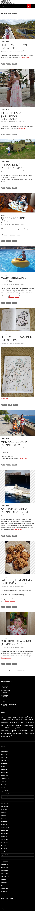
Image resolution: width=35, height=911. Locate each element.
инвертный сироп (29, 725)
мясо (18, 728)
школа (32, 733)
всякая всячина (14, 721)
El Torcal (16, 717)
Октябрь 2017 (4, 839)
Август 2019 (4, 781)
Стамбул (18, 719)
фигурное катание (14, 733)
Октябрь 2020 (4, 757)
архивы (4, 404)
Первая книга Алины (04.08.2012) (17, 338)
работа (10, 730)
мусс (16, 728)
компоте (3, 728)
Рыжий (13, 719)
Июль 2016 (4, 879)
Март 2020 (4, 766)
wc (22, 717)
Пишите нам (4, 902)
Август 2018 (4, 809)
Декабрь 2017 (4, 833)
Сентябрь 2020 (5, 760)
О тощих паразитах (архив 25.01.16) (16, 642)
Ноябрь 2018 (4, 800)
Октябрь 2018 (4, 803)
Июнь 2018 (4, 815)
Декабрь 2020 (4, 754)
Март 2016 (4, 891)
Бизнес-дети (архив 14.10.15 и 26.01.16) (16, 581)
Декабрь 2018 (4, 797)
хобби (24, 733)
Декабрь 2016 (4, 867)
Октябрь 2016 (4, 873)
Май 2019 (3, 787)
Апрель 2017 (4, 855)
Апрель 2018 (4, 821)
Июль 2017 (4, 845)
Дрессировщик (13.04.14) (13, 219)
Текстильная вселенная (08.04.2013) (11, 115)
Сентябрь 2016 (5, 876)
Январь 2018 (4, 830)
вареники (3, 722)
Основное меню (33, 6)
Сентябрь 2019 (5, 778)
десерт (6, 725)
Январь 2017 (4, 864)
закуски (23, 725)
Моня (8, 719)
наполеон (23, 727)
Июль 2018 (4, 812)
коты (7, 728)
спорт (29, 730)
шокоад (2, 736)
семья (9, 63)
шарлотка (29, 733)
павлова (27, 727)
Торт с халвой (4, 686)
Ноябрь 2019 (4, 775)
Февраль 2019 (5, 794)
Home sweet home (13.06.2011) (14, 46)
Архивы (3, 41)
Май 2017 (3, 852)
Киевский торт (5, 695)
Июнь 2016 (4, 882)
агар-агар (22, 719)
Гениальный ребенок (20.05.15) (14, 166)
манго (13, 727)
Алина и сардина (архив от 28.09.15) (14, 510)
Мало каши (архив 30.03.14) (15, 279)
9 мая (2, 717)
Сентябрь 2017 (5, 842)
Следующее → (21, 671)
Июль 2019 (4, 784)
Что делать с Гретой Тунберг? (9, 704)
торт (5, 733)
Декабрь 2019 (4, 772)
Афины (25, 717)
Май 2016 (3, 885)
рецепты (16, 730)
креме (10, 727)
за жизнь (16, 725)
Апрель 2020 (4, 763)
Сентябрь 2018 (5, 806)
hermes (20, 717)
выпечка (27, 722)
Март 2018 (4, 824)
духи (10, 725)
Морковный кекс (5, 690)
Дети (7, 41)
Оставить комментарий (17, 51)
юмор (14, 63)
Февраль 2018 (5, 827)
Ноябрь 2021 (4, 751)
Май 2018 (3, 818)
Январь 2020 (4, 769)
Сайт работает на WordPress (8, 909)
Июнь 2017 (4, 849)
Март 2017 (4, 858)
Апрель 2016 (4, 888)
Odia (2, 6)
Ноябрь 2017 (4, 836)
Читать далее (26, 57)
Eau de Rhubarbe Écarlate (9, 717)
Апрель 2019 (4, 791)
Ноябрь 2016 (4, 870)
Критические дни (5, 699)
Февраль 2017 (5, 861)
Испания (3, 719)
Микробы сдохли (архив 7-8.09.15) (14, 443)
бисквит (30, 719)
